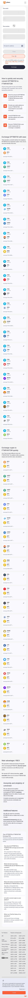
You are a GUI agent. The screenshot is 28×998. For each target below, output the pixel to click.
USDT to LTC (14, 949)
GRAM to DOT (22, 972)
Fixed (14, 51)
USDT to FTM (14, 959)
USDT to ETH (22, 935)
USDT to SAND (22, 963)
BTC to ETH (13, 940)
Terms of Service (5, 944)
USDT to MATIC (22, 949)
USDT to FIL (13, 968)
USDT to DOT (14, 947)
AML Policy (15, 61)
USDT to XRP (14, 942)
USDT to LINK (14, 954)
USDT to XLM (22, 961)
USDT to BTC (14, 935)
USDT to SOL (14, 945)
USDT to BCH (22, 956)
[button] (15, 56)
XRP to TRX (21, 970)
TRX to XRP (13, 970)
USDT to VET (14, 963)
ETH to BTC (13, 938)
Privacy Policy (5, 946)
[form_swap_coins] (14, 25)
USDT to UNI (22, 952)
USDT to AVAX (14, 952)
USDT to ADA (22, 942)
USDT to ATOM (22, 954)
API (2, 935)
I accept (14, 992)
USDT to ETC (22, 968)
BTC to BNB (21, 938)
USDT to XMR (14, 956)
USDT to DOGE (22, 945)
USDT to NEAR (22, 959)
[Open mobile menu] (25, 2)
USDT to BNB (22, 940)
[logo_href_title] (8, 2)
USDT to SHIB (22, 947)
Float (13, 56)
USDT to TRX (22, 966)
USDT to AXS (14, 966)
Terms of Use (8, 61)
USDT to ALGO (14, 961)
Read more (21, 989)
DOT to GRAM (14, 972)
